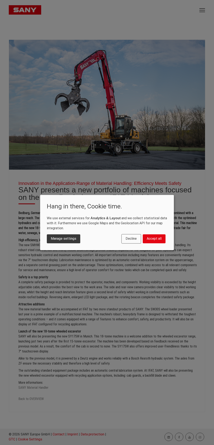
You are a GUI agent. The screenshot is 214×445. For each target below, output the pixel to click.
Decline (131, 239)
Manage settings (63, 239)
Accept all (154, 239)
